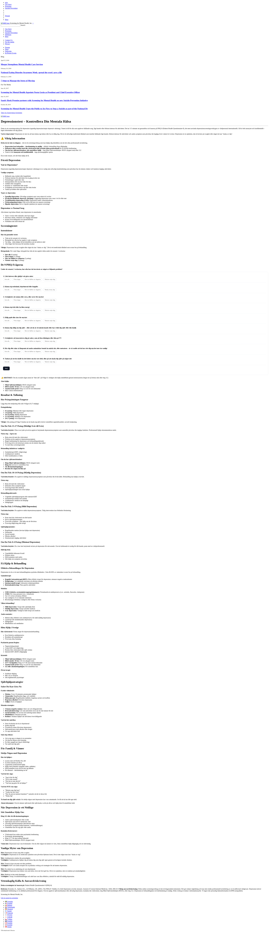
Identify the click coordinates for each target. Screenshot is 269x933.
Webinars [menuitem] (8, 35)
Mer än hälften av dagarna (33, 279)
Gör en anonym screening (9, 898)
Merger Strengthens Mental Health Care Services (22, 64)
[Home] (5, 23)
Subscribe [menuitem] (8, 51)
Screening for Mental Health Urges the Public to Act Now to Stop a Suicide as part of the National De (44, 109)
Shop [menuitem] (7, 49)
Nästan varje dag (50, 279)
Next (6, 368)
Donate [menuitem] (7, 16)
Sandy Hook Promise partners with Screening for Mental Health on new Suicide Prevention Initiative (44, 100)
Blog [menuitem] (6, 19)
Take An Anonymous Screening (11, 113)
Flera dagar (17, 279)
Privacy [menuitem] (7, 44)
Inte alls (7, 279)
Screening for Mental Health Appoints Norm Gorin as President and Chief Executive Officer (40, 92)
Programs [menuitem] (8, 6)
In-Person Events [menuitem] (10, 53)
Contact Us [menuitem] (9, 40)
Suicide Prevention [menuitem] (11, 8)
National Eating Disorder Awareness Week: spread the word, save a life (31, 72)
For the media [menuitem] (9, 42)
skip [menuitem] (6, 2)
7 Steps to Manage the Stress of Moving (18, 81)
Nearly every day (50, 290)
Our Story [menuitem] (8, 4)
